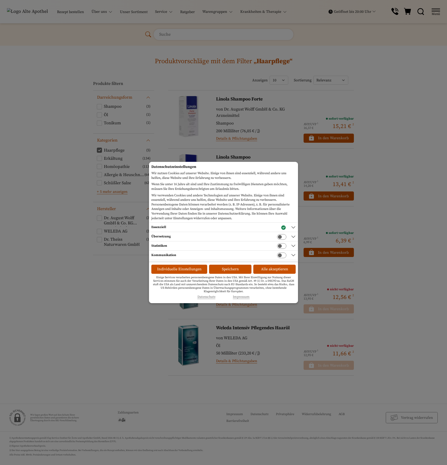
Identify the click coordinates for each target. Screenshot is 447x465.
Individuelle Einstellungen (179, 269)
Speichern (230, 269)
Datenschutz (206, 297)
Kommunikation (163, 255)
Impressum (241, 297)
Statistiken (159, 246)
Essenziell (158, 227)
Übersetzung (161, 236)
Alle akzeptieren (274, 269)
